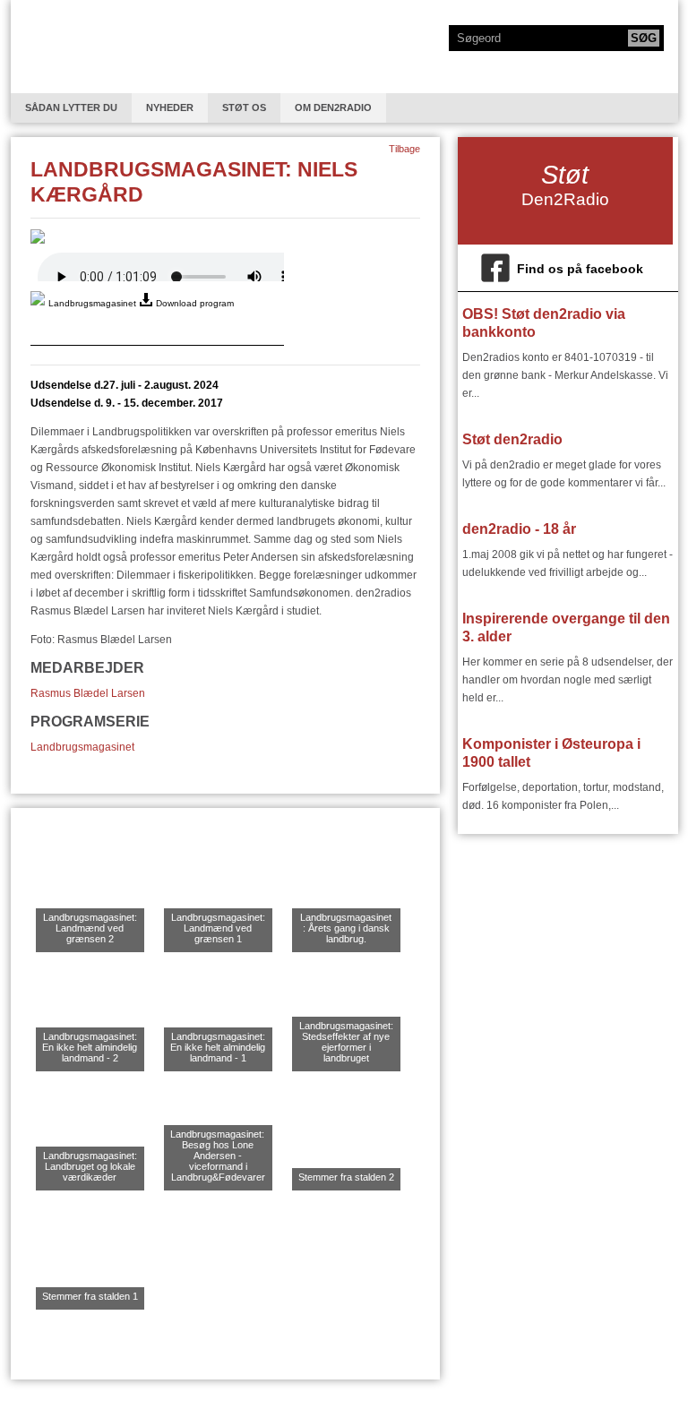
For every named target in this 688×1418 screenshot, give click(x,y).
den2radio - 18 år (519, 529)
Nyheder (170, 107)
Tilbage (404, 148)
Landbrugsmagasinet (82, 747)
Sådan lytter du (71, 107)
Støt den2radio (512, 439)
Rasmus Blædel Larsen (87, 693)
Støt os (244, 107)
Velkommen (81, 46)
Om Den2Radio (333, 107)
